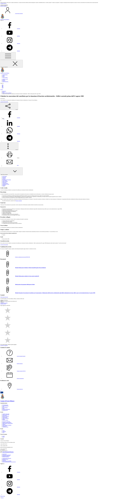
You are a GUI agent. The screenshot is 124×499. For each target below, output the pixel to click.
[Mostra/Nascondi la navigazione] (8, 56)
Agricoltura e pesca (5, 426)
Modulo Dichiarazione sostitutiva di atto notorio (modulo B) (27, 276)
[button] (5, 74)
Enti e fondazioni (5, 407)
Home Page (4, 91)
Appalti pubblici (4, 417)
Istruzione (3, 80)
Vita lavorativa (4, 415)
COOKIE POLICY (3, 3)
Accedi (1, 89)
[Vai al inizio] (0, 390)
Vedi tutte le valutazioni (4, 345)
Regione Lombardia (19, 200)
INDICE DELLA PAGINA (4, 174)
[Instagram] (2, 86)
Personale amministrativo (6, 409)
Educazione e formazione (6, 421)
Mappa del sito (2, 496)
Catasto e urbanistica (5, 418)
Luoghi (3, 436)
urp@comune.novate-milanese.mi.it (8, 451)
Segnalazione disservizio (6, 455)
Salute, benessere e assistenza (6, 92)
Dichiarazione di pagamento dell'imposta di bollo (25, 284)
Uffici (3, 406)
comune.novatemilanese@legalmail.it (8, 452)
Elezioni (3, 79)
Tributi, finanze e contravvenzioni (7, 423)
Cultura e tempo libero (5, 414)
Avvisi (3, 432)
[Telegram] (2, 87)
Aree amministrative (5, 405)
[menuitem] (11, 117)
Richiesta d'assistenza (5, 456)
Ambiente (3, 424)
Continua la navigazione (4, 5)
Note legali (4, 460)
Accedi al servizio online (4, 101)
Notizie (3, 430)
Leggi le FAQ (4, 454)
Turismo (3, 419)
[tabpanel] (62, 233)
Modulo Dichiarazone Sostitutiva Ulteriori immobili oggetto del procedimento (30, 267)
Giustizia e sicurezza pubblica (6, 422)
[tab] (62, 233)
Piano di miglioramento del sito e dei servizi (9, 461)
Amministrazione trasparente (6, 458)
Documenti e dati (5, 410)
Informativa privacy (5, 459)
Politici (3, 408)
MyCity (2, 497)
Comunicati (4, 431)
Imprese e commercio (5, 416)
